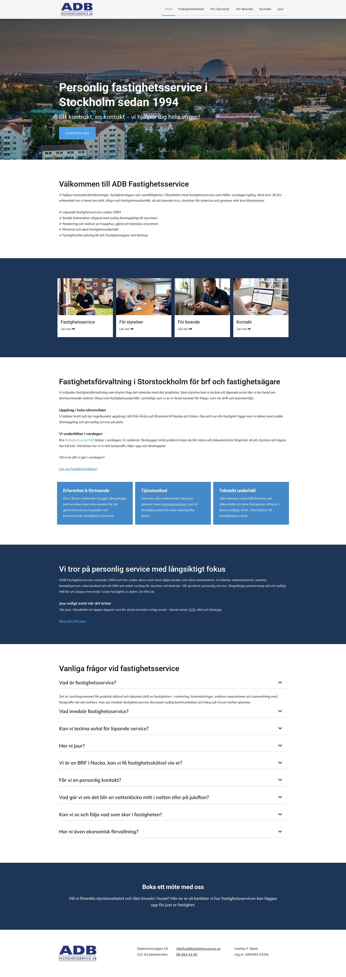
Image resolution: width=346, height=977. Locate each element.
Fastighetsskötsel (191, 9)
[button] (77, 133)
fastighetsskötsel (174, 504)
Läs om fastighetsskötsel (78, 469)
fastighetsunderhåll (79, 440)
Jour (281, 9)
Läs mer (66, 329)
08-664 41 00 (186, 954)
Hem (168, 9)
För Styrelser (220, 9)
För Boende (244, 9)
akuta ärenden (138, 610)
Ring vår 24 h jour (72, 621)
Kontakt (265, 9)
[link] (280, 682)
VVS (192, 610)
